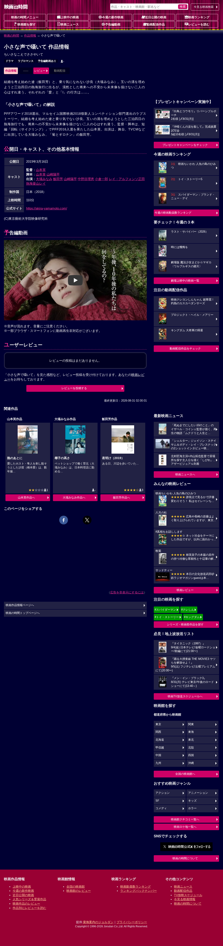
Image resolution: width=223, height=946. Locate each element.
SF (157, 800)
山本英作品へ (26, 497)
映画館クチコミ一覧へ (185, 819)
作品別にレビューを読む (29, 908)
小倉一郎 (101, 179)
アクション (162, 792)
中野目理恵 (86, 179)
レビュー (40, 70)
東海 (191, 731)
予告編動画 (112, 24)
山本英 (41, 170)
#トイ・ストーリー (167, 617)
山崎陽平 (53, 174)
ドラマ (10, 61)
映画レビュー (185, 590)
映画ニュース (70, 24)
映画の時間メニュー (25, 17)
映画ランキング (198, 17)
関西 (158, 731)
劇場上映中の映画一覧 (185, 280)
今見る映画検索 (204, 6)
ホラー (192, 808)
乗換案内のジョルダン (98, 922)
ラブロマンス (26, 61)
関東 (191, 724)
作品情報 (30, 35)
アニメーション (198, 792)
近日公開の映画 (155, 17)
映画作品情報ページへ (20, 605)
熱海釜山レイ (36, 183)
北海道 (159, 739)
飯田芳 (58, 179)
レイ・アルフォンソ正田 (127, 179)
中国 (158, 755)
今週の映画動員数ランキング (173, 212)
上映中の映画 (70, 17)
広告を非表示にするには (127, 592)
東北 (191, 739)
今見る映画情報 (184, 899)
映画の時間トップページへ (23, 613)
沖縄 (191, 763)
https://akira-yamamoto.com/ (46, 208)
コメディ (161, 808)
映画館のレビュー (78, 890)
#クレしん (187, 609)
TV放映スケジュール (188, 895)
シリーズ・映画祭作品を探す (185, 624)
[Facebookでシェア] (63, 520)
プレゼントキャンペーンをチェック (185, 145)
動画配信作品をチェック (185, 348)
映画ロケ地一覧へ (185, 826)
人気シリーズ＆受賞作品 (29, 899)
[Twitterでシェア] (87, 520)
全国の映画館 (75, 886)
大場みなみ (44, 179)
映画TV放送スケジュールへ (185, 696)
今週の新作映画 (112, 17)
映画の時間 (11, 35)
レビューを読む (198, 24)
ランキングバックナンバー (138, 890)
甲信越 (159, 747)
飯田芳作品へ (121, 497)
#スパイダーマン (165, 609)
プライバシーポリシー (132, 922)
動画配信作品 (156, 24)
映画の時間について (185, 858)
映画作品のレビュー (26, 903)
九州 (158, 763)
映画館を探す (26, 24)
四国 (191, 755)
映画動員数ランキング (135, 886)
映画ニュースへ (185, 474)
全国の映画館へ (185, 773)
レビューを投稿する (74, 388)
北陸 (191, 747)
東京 (158, 724)
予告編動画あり (47, 61)
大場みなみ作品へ (74, 497)
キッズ (192, 800)
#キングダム (192, 617)
